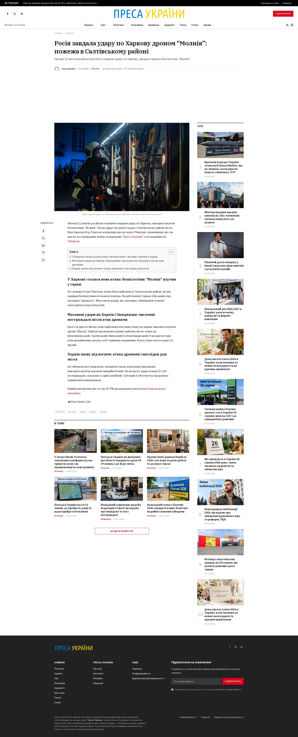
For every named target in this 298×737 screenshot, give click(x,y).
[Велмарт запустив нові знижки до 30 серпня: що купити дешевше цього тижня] (220, 542)
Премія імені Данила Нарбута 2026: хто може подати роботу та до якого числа (166, 460)
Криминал (106, 519)
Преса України (132, 236)
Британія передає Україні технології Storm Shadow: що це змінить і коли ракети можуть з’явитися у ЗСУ (223, 167)
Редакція (287, 3)
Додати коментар (121, 531)
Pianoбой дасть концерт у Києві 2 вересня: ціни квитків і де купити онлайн (224, 266)
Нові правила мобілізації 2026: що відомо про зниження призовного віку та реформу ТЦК (222, 514)
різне (83, 411)
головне (60, 411)
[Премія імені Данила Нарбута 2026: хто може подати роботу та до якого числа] (168, 441)
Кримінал (153, 25)
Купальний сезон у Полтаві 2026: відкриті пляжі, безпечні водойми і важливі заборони (167, 508)
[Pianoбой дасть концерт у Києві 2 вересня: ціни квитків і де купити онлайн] (220, 245)
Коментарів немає (113, 69)
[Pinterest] (43, 253)
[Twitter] (43, 238)
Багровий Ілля (68, 69)
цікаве (103, 411)
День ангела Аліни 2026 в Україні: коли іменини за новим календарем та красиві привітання (221, 614)
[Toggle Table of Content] (169, 252)
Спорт (195, 25)
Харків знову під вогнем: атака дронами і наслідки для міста (110, 268)
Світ (103, 25)
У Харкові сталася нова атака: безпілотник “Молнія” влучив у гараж (114, 256)
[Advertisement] (149, 95)
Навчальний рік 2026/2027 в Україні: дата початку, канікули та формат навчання (223, 314)
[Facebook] (43, 231)
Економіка (137, 25)
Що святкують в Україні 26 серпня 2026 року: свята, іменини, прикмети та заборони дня (222, 464)
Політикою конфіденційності (227, 689)
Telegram (73, 241)
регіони (72, 411)
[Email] (43, 260)
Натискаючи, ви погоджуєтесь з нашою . (208, 689)
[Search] (287, 25)
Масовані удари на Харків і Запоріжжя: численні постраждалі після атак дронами (118, 262)
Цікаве (207, 25)
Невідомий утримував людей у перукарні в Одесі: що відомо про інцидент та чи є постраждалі (121, 509)
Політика (118, 25)
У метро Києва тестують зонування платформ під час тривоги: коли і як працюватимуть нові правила (74, 462)
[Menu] (292, 25)
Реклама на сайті (270, 3)
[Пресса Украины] (149, 13)
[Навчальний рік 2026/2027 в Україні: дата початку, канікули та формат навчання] (220, 292)
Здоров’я (169, 25)
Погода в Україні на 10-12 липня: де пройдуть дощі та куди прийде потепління (73, 508)
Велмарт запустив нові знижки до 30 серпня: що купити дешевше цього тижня (221, 564)
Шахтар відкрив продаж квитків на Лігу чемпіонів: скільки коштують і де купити (62, 3)
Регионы (58, 471)
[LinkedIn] (43, 245)
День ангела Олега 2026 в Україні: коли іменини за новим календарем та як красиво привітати (221, 364)
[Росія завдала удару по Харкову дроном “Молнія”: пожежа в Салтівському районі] (121, 167)
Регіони (95, 69)
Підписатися (283, 13)
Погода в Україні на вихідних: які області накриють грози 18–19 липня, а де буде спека (121, 460)
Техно (183, 25)
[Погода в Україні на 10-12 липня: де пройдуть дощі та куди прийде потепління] (75, 489)
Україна (88, 25)
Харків (92, 411)
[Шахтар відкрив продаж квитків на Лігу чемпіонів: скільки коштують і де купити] (220, 195)
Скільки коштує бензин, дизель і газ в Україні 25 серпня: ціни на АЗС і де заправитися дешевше (220, 414)
